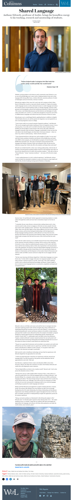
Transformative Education (54, 476)
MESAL (6, 476)
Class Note (42, 492)
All (45, 4)
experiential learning (58, 474)
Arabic (9, 471)
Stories (35, 4)
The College (31, 471)
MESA (3, 476)
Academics (23, 490)
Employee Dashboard (48, 474)
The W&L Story (25, 488)
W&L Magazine (43, 489)
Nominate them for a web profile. (22, 467)
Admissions (26, 491)
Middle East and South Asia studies (16, 476)
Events (41, 4)
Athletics (23, 493)
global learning (66, 474)
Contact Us (63, 492)
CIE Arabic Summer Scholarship (37, 474)
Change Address (53, 492)
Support (24, 497)
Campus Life (24, 495)
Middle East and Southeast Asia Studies (19, 471)
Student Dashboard (45, 476)
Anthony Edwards (11, 474)
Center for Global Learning (24, 474)
